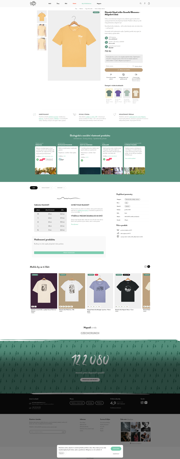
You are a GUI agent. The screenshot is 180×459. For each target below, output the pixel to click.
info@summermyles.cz (38, 402)
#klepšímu (130, 419)
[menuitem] (50, 3)
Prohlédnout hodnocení (115, 407)
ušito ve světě (112, 43)
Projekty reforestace (104, 424)
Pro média (102, 426)
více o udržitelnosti (113, 39)
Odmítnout (116, 454)
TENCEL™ (57, 119)
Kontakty (90, 403)
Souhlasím (116, 448)
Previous (146, 267)
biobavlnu (41, 119)
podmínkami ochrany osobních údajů (49, 427)
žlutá (126, 203)
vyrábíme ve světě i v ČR (91, 117)
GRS (65, 156)
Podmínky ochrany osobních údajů (87, 428)
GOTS (42, 156)
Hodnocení (60, 187)
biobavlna (127, 206)
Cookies (81, 430)
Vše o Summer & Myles (105, 422)
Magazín (102, 430)
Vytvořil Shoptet (90, 458)
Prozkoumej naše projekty (90, 380)
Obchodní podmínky (84, 426)
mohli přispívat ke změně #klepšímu (137, 117)
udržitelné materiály (53, 117)
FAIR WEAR (47, 156)
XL (71, 306)
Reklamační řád (83, 424)
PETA (52, 156)
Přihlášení (99, 403)
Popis (34, 187)
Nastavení (61, 453)
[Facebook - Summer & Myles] (145, 402)
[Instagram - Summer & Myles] (142, 402)
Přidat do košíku (125, 70)
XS (32, 306)
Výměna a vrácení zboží (77, 403)
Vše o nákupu (82, 422)
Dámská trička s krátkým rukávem (132, 199)
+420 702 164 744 (36, 407)
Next (149, 267)
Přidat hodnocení (69, 253)
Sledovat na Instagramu (136, 443)
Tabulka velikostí (46, 187)
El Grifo (101, 428)
